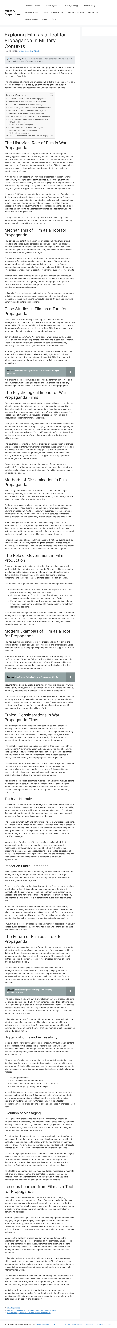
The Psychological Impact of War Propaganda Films (29, 107)
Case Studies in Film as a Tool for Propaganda (27, 104)
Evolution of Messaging (20, 133)
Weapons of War (31, 12)
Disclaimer (90, 1324)
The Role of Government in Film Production (26, 113)
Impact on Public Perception (22, 125)
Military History (89, 6)
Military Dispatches (13, 12)
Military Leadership (76, 12)
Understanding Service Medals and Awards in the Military (29, 1313)
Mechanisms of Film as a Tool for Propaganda (27, 101)
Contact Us (65, 1324)
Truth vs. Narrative (18, 122)
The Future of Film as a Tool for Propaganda (26, 127)
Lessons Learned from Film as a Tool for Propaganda (31, 136)
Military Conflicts (49, 19)
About (56, 1324)
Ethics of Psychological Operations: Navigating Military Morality (31, 1310)
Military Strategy (71, 6)
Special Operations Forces (53, 12)
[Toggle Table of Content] (50, 95)
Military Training (31, 19)
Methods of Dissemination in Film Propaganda (27, 110)
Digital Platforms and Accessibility (24, 130)
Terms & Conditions (104, 1324)
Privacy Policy (77, 1324)
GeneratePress (42, 1324)
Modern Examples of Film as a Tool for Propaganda (28, 116)
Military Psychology (52, 6)
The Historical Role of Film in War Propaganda (26, 99)
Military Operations (32, 6)
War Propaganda (13, 1308)
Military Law (93, 12)
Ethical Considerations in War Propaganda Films (28, 119)
